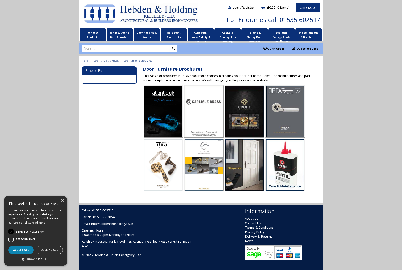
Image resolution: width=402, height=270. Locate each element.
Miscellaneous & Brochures (308, 35)
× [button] (62, 200)
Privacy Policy (255, 232)
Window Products (93, 35)
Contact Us (253, 223)
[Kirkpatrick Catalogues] (244, 165)
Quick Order (275, 48)
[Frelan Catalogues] (285, 111)
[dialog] (35, 231)
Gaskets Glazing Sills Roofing (228, 35)
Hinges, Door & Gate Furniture (119, 35)
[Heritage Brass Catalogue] (204, 165)
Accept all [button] (21, 250)
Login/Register (244, 7)
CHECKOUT (308, 7)
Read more (38, 222)
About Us (251, 218)
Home (85, 61)
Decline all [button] (49, 250)
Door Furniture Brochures (137, 61)
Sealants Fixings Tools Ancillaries (281, 35)
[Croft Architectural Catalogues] (244, 111)
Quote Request (307, 48)
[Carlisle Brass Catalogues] (204, 111)
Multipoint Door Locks (173, 35)
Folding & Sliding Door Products (255, 35)
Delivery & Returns (258, 236)
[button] (35, 259)
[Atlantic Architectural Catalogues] (163, 111)
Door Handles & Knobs (147, 35)
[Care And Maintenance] (285, 165)
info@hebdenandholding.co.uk (112, 223)
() (278, 7)
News (249, 241)
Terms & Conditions (259, 227)
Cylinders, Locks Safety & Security (200, 35)
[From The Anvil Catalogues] (163, 165)
